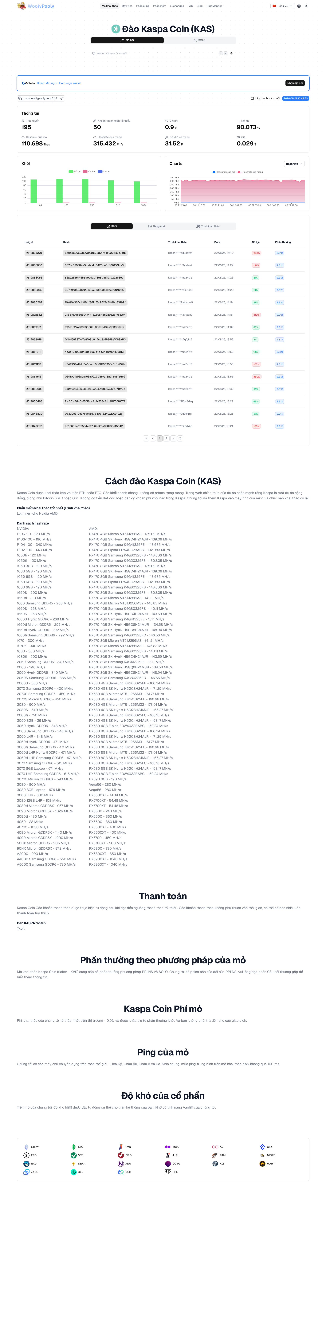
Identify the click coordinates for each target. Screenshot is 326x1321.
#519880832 (34, 290)
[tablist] (163, 40)
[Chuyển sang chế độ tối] (306, 6)
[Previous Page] (153, 438)
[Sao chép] (20, 98)
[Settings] (299, 6)
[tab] (127, 40)
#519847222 (34, 426)
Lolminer (23, 513)
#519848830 (34, 413)
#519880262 (34, 302)
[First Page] (146, 438)
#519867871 (33, 352)
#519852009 (34, 389)
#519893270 (34, 253)
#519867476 (33, 364)
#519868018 (34, 339)
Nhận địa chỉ (295, 83)
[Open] (231, 53)
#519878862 (34, 314)
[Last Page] (180, 438)
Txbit (21, 928)
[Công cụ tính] (62, 98)
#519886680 (34, 265)
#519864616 (33, 376)
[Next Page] (173, 438)
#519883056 (34, 277)
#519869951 (33, 327)
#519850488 (34, 401)
